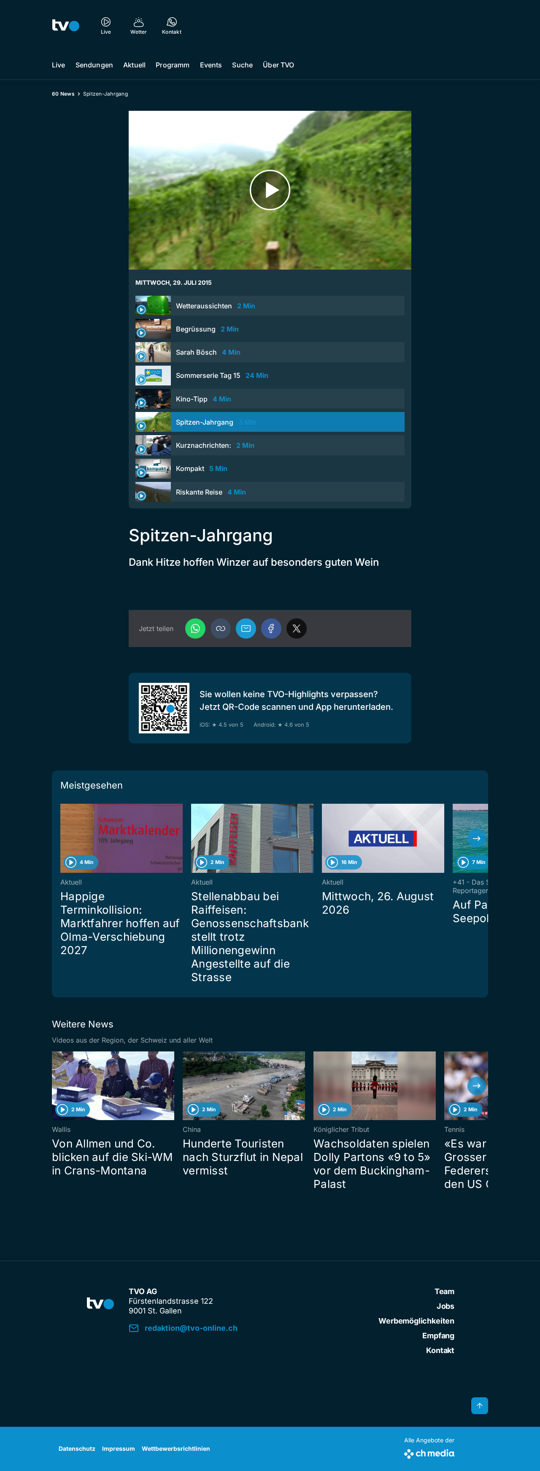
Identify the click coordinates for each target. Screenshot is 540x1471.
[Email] (246, 628)
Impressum (118, 1448)
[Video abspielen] (270, 190)
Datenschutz (77, 1448)
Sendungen (94, 65)
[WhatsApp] (195, 628)
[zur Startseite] (65, 25)
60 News (63, 94)
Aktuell (134, 65)
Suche (242, 65)
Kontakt (440, 1350)
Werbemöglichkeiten (416, 1320)
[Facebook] (271, 628)
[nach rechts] (476, 838)
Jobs (445, 1306)
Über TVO (278, 65)
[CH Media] (429, 1452)
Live (58, 65)
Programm (172, 65)
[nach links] (63, 838)
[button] (221, 628)
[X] (296, 628)
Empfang (438, 1335)
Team (444, 1291)
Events (211, 65)
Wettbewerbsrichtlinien (176, 1448)
